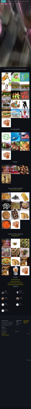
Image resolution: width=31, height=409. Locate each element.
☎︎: (4, 333)
